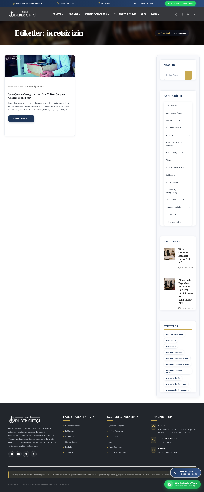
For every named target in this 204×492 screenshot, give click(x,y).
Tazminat (69, 452)
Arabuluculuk (71, 436)
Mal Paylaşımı (71, 442)
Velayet (112, 442)
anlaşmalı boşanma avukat (177, 358)
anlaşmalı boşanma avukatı (177, 364)
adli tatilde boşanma (174, 334)
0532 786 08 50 (164, 442)
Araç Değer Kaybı (174, 113)
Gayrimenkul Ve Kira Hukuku (175, 144)
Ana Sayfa (166, 33)
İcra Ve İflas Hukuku (175, 167)
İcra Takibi (113, 436)
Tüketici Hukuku (173, 214)
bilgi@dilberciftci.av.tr (168, 452)
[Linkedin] (188, 14)
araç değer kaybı (173, 378)
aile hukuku (171, 346)
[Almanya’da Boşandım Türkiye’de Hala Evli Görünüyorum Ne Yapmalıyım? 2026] (169, 280)
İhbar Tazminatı (115, 447)
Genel (30, 87)
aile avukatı (171, 340)
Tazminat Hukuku (173, 207)
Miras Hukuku (172, 182)
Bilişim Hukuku (173, 120)
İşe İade (68, 447)
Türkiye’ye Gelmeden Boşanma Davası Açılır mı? (184, 256)
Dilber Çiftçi (17, 87)
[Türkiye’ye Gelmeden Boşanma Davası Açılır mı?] (169, 249)
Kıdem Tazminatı (116, 431)
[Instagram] (176, 14)
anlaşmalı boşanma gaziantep (174, 371)
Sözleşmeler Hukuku (175, 199)
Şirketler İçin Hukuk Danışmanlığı (175, 191)
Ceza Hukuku (172, 135)
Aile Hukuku (171, 105)
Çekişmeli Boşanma (117, 426)
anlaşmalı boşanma (174, 352)
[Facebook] (182, 14)
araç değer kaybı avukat (176, 384)
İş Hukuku (39, 87)
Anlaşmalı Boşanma (117, 452)
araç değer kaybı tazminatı (177, 390)
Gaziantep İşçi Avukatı (175, 152)
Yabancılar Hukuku (174, 222)
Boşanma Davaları (174, 128)
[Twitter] (194, 14)
